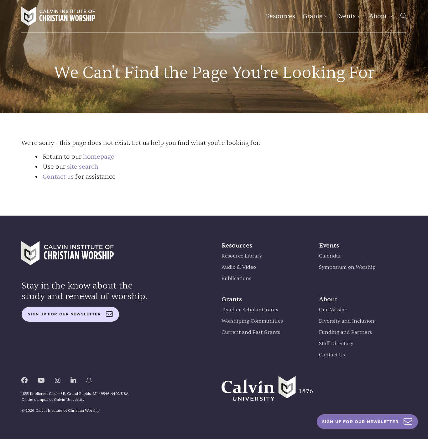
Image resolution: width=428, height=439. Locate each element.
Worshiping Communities (252, 321)
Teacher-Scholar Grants (250, 310)
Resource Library (242, 256)
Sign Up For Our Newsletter (360, 421)
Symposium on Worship (347, 267)
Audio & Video (239, 267)
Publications (236, 279)
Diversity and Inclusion (346, 321)
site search (82, 167)
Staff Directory (336, 344)
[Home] (58, 16)
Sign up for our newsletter (64, 314)
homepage (98, 157)
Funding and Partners (345, 332)
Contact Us (332, 355)
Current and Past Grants (251, 332)
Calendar (330, 256)
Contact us (58, 177)
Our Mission (333, 310)
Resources (280, 16)
